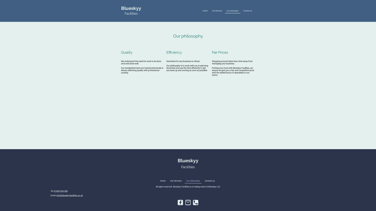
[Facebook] (180, 202)
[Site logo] (131, 18)
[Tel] (195, 202)
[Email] (188, 202)
